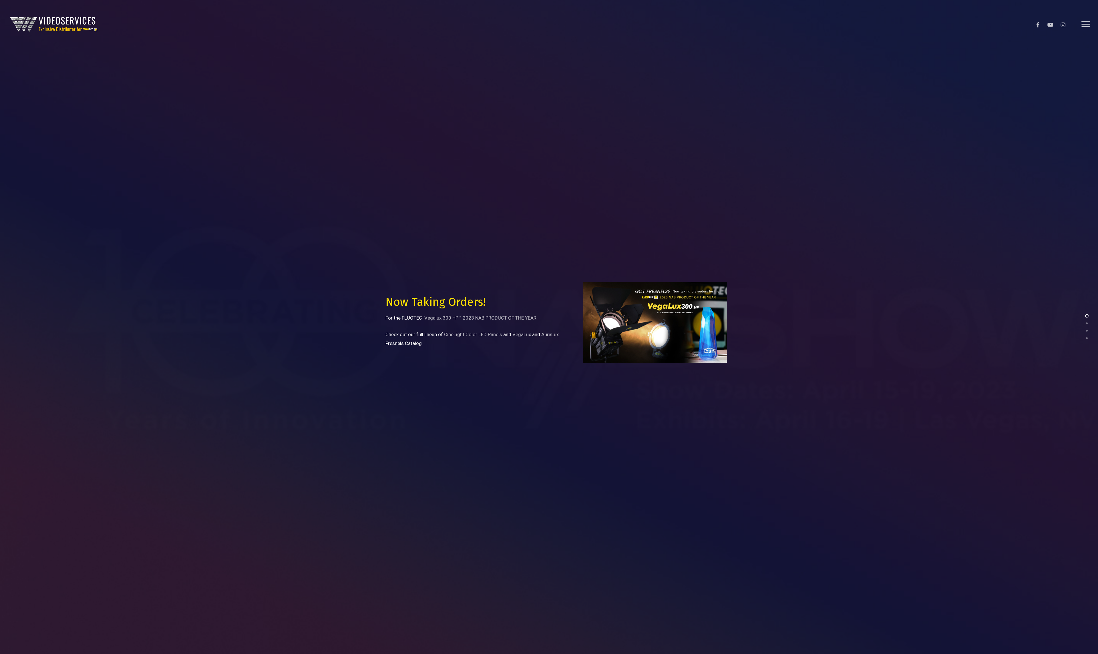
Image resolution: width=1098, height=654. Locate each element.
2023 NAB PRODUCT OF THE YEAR (499, 318)
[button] (1085, 24)
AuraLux (550, 334)
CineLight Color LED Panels (473, 334)
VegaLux (521, 334)
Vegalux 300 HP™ (443, 318)
